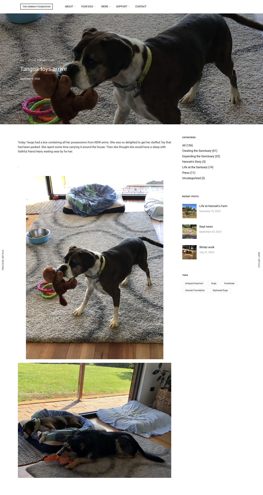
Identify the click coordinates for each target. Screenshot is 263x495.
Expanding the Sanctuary (198, 156)
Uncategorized (191, 178)
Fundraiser (229, 283)
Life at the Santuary (41, 60)
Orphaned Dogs (220, 290)
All (22, 60)
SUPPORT (121, 6)
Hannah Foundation (195, 290)
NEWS (104, 6)
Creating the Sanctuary (196, 151)
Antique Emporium (194, 283)
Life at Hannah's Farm (213, 206)
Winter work (206, 247)
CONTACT (140, 6)
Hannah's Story (191, 162)
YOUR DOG (87, 6)
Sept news (206, 227)
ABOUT (69, 6)
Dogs (213, 283)
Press (185, 173)
